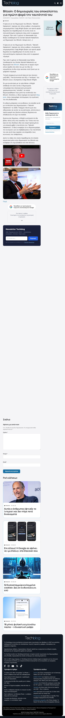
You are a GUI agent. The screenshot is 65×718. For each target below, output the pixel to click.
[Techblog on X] (17, 666)
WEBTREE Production (39, 712)
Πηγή (5, 201)
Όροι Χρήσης (6, 707)
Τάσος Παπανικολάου (34, 18)
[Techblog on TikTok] (21, 666)
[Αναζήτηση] (55, 3)
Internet (6, 20)
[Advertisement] (22, 332)
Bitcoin (16, 65)
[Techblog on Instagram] (9, 666)
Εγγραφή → (53, 127)
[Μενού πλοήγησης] (61, 3)
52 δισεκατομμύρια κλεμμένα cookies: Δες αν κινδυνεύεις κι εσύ (20, 587)
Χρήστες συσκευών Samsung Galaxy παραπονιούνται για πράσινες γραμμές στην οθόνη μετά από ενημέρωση (47, 678)
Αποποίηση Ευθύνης (21, 709)
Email (5, 462)
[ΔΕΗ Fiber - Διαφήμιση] (53, 28)
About (31, 712)
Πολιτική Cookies (31, 707)
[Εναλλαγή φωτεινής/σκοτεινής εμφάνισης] (58, 3)
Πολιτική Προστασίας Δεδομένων (18, 707)
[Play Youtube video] (22, 155)
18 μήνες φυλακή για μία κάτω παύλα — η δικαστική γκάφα (20, 626)
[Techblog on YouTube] (13, 666)
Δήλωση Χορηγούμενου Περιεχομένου (46, 707)
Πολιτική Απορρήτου (29, 242)
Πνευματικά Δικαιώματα (9, 709)
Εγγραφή (33, 238)
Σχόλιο (5, 432)
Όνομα (5, 453)
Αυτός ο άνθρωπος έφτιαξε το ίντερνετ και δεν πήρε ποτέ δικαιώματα (20, 511)
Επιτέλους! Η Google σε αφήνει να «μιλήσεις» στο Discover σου (21, 549)
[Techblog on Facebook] (5, 666)
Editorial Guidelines (31, 709)
